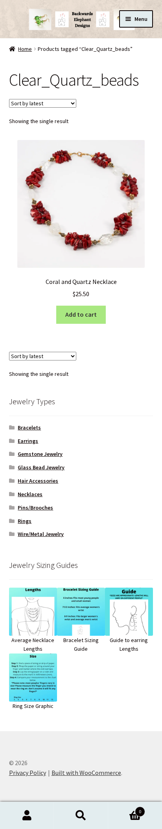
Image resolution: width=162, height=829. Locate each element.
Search (81, 815)
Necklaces (30, 494)
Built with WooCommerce (86, 773)
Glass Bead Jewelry (41, 467)
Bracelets (29, 427)
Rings (24, 521)
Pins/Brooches (35, 507)
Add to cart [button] (81, 314)
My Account (27, 815)
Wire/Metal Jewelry (41, 534)
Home (25, 48)
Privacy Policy (27, 773)
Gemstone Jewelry (40, 453)
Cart (125, 808)
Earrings (28, 440)
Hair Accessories (38, 480)
